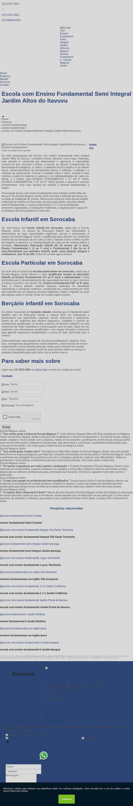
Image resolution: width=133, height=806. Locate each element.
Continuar (67, 799)
